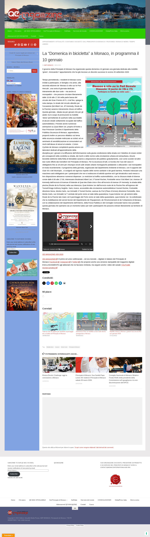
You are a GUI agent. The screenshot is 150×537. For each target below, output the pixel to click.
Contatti (33, 36)
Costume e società (73, 42)
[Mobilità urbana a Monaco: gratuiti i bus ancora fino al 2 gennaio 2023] (125, 321)
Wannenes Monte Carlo (22, 174)
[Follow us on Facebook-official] (28, 44)
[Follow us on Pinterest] (18, 44)
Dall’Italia (67, 31)
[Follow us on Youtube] (25, 44)
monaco (57, 347)
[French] (10, 80)
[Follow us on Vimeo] (22, 44)
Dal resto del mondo (80, 31)
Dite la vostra (124, 31)
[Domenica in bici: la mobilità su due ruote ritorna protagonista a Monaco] (92, 321)
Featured (111, 42)
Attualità (60, 42)
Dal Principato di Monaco (51, 31)
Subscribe (13, 252)
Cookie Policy (80, 525)
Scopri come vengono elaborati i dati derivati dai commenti (94, 447)
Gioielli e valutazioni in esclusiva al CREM (22, 177)
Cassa (41, 36)
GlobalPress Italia (111, 31)
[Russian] (12, 80)
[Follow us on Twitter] (15, 44)
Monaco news (122, 42)
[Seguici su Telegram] (35, 44)
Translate (19, 85)
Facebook (53, 262)
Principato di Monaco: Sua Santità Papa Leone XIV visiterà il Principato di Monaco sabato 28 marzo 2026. (91, 377)
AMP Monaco (48, 65)
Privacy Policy (70, 525)
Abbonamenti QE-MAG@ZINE (18, 36)
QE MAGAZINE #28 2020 (52, 254)
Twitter (75, 262)
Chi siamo (17, 31)
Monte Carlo (64, 347)
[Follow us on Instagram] (32, 44)
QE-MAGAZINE (48, 259)
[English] (7, 80)
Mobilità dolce (50, 347)
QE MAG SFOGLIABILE (32, 31)
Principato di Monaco (74, 347)
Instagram (64, 262)
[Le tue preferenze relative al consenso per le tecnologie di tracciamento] (146, 533)
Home (10, 31)
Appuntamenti (48, 42)
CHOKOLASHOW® (96, 31)
